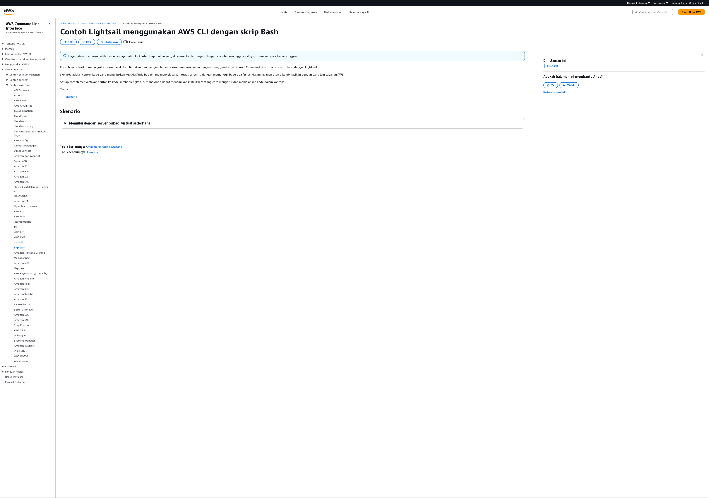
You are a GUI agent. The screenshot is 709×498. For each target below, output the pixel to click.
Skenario (71, 96)
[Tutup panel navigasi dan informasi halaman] (702, 55)
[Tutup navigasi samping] (49, 24)
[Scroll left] (278, 12)
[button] (107, 123)
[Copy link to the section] (57, 111)
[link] (143, 23)
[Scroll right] (372, 12)
